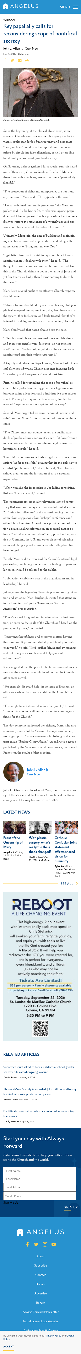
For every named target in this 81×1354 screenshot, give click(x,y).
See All (67, 883)
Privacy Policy (53, 1335)
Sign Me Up (10, 1202)
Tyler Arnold (61, 866)
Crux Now (31, 48)
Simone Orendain (13, 1099)
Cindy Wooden (11, 1121)
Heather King (36, 856)
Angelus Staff (10, 852)
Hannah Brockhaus (65, 869)
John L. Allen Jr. (13, 48)
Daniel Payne (10, 1077)
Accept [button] (8, 1346)
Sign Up (71, 1207)
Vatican (9, 19)
